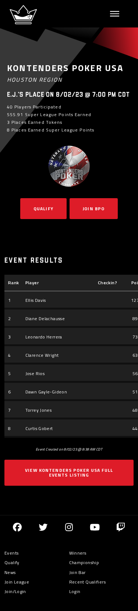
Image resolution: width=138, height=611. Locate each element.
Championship (84, 562)
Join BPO (94, 208)
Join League (16, 581)
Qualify (43, 208)
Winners (77, 552)
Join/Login (15, 591)
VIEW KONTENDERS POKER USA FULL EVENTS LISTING (69, 473)
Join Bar (77, 572)
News (10, 572)
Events (11, 552)
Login (75, 591)
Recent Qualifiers (87, 581)
